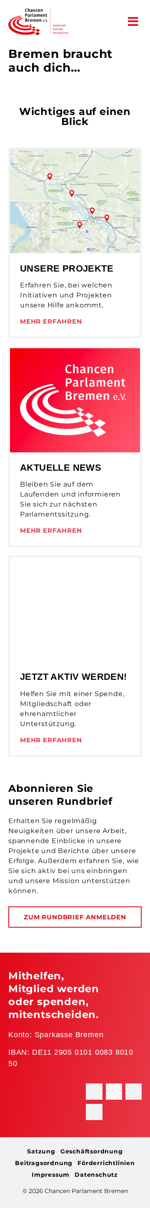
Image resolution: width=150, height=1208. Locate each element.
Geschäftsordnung (91, 1151)
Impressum (51, 1174)
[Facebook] (94, 1091)
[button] (133, 21)
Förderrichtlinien (106, 1163)
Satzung (41, 1151)
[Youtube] (94, 1112)
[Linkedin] (133, 1091)
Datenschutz (96, 1174)
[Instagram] (114, 1091)
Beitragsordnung (43, 1163)
